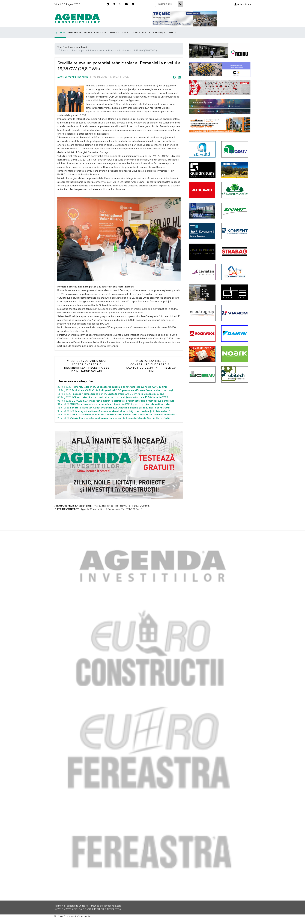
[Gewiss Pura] (202, 354)
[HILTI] (219, 87)
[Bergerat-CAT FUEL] (235, 170)
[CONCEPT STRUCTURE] (202, 292)
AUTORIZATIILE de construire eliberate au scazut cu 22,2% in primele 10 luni (151, 366)
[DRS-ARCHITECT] (235, 292)
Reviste (138, 32)
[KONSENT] (235, 231)
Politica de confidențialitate (106, 905)
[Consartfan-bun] (235, 272)
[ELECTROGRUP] (202, 313)
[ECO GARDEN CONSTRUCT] (235, 190)
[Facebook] (108, 4)
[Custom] (120, 4)
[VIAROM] (235, 313)
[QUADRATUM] (202, 170)
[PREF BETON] (219, 124)
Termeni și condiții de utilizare (71, 905)
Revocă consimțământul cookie (73, 916)
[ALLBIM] (219, 106)
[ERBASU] (202, 374)
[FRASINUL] (202, 211)
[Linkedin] (114, 4)
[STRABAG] (235, 251)
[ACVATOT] (202, 149)
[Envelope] (133, 4)
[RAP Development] (202, 231)
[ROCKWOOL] (202, 333)
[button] (242, 4)
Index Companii (119, 32)
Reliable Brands (95, 32)
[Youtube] (126, 4)
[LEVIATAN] (202, 272)
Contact (174, 32)
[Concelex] (219, 69)
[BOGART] (235, 211)
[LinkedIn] (179, 77)
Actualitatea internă (73, 77)
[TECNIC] (184, 18)
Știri (59, 32)
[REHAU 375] (219, 50)
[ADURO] (202, 190)
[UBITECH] (235, 374)
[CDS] (202, 252)
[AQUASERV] (235, 149)
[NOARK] (235, 354)
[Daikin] (235, 333)
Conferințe (157, 32)
